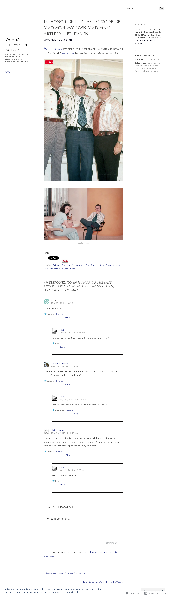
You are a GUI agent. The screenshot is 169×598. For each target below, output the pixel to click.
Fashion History (142, 66)
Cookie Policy (74, 592)
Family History (152, 63)
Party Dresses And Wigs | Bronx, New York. (102, 582)
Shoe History (153, 71)
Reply (67, 317)
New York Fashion (147, 69)
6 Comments (153, 59)
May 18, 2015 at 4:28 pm (64, 303)
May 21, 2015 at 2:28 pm (72, 470)
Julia (61, 330)
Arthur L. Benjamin (53, 49)
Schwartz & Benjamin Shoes (63, 269)
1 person (60, 314)
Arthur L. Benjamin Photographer (69, 265)
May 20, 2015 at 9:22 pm (72, 399)
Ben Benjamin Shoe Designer (100, 265)
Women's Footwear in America (16, 45)
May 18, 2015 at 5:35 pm (72, 332)
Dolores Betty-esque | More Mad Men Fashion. (65, 573)
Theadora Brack (59, 363)
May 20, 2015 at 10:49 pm (65, 433)
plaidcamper (57, 430)
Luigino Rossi (68, 53)
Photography (140, 71)
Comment (111, 542)
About (8, 72)
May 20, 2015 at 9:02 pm (64, 366)
